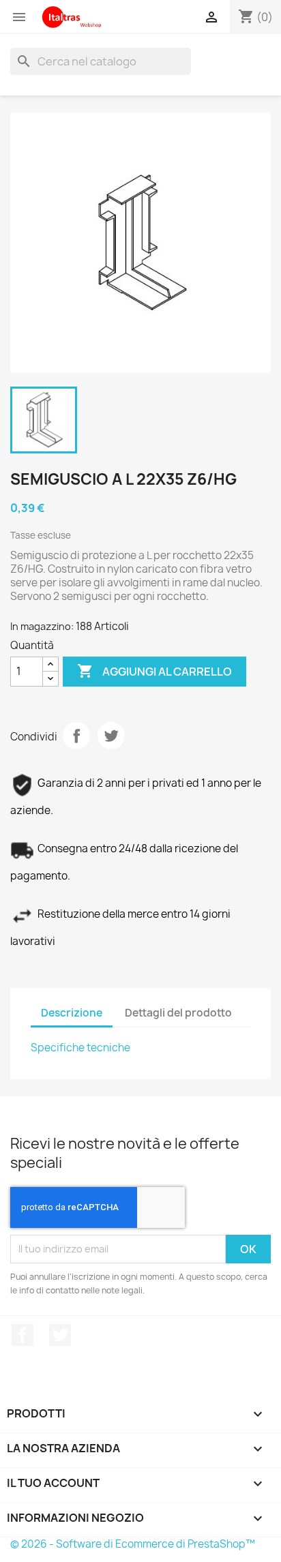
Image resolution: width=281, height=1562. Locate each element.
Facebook (22, 1335)
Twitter (60, 1335)
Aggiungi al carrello (154, 671)
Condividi (76, 735)
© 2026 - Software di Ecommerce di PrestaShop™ (132, 1544)
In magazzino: (42, 626)
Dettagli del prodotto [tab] (178, 1013)
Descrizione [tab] (71, 1013)
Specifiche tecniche (80, 1047)
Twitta (111, 735)
